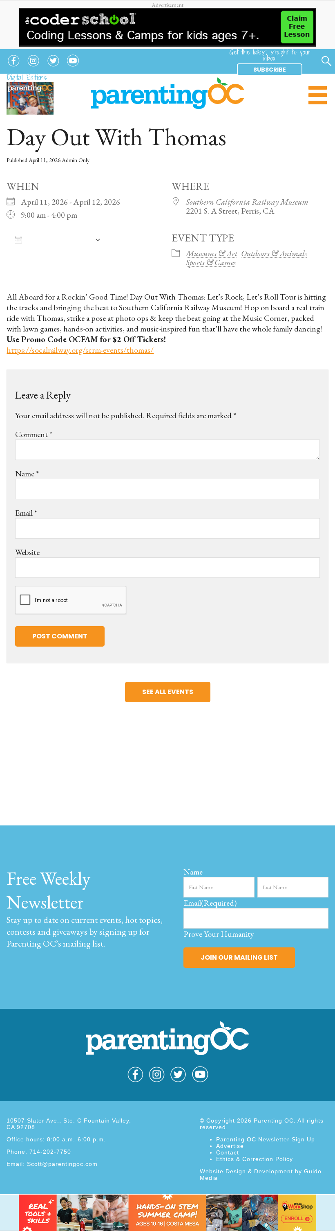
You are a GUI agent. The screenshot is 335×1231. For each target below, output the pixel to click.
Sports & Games (211, 262)
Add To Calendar (58, 239)
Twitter (53, 66)
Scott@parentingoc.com (62, 1164)
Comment (33, 434)
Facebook (13, 66)
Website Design (223, 1171)
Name (27, 473)
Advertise (230, 1146)
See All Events (167, 692)
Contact (227, 1152)
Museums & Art (211, 253)
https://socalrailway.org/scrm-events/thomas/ (80, 350)
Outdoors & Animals (274, 253)
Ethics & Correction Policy (254, 1159)
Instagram (33, 66)
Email (26, 512)
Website (27, 552)
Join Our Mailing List (239, 957)
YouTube (73, 66)
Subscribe (269, 69)
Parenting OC (167, 93)
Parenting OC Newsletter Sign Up (265, 1139)
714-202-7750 (50, 1151)
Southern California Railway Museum (247, 201)
